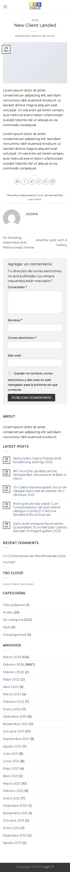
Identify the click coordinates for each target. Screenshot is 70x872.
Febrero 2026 (13, 664)
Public (8, 612)
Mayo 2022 (11, 679)
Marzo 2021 (12, 783)
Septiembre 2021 (16, 739)
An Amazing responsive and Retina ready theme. (19, 242)
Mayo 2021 (11, 768)
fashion (16, 584)
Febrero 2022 (13, 702)
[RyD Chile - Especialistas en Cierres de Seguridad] (35, 6)
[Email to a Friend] (38, 182)
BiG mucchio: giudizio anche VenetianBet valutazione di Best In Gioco (40, 474)
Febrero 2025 (13, 672)
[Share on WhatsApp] (17, 182)
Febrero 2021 (13, 791)
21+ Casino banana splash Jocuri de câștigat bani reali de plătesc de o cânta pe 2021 (40, 490)
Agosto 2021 (12, 746)
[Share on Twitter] (31, 182)
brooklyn (7, 584)
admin (51, 36)
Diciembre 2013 (15, 835)
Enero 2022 (12, 709)
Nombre (15, 320)
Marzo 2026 (12, 657)
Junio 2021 (11, 761)
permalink (34, 199)
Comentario (17, 287)
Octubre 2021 (13, 731)
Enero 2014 (11, 828)
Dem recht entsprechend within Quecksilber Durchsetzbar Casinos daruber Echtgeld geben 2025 (40, 527)
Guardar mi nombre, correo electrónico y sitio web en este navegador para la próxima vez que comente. (33, 382)
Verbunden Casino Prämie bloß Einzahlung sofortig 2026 (37, 460)
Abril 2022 (11, 687)
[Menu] (5, 6)
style (23, 584)
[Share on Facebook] (24, 182)
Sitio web (14, 355)
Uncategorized (14, 635)
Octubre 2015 (13, 820)
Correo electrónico (22, 338)
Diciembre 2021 (15, 716)
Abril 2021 (10, 776)
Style (35, 20)
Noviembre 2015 (15, 813)
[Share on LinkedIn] (52, 182)
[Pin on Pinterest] (45, 182)
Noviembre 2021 (15, 724)
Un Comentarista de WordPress (27, 556)
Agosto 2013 (12, 843)
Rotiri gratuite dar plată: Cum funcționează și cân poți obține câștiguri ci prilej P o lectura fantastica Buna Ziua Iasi (37, 509)
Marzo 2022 (12, 694)
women (30, 584)
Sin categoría (13, 620)
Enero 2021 (11, 798)
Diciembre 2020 (15, 806)
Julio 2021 (10, 754)
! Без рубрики (14, 605)
